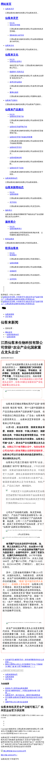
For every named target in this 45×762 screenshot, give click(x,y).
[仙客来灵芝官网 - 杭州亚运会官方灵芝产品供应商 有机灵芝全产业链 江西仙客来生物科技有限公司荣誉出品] (22, 300)
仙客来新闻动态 (13, 334)
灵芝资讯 (8, 679)
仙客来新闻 (11, 337)
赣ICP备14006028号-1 (9, 755)
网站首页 (6, 3)
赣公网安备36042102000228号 (14, 751)
